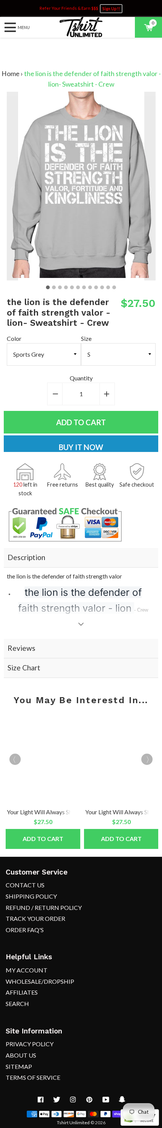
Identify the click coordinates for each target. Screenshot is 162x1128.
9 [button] (96, 287)
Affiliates (22, 992)
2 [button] (54, 287)
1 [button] (48, 287)
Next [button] (150, 186)
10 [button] (102, 287)
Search (17, 1003)
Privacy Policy (29, 1043)
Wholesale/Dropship (40, 981)
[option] (81, 186)
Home (11, 74)
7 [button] (84, 287)
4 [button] (66, 287)
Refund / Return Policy (44, 907)
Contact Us (25, 884)
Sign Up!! (111, 8)
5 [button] (72, 287)
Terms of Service (33, 1077)
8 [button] (90, 287)
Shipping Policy (31, 896)
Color (14, 338)
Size (86, 338)
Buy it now (81, 447)
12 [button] (114, 287)
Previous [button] (12, 186)
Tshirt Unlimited (73, 1122)
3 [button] (60, 287)
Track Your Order (35, 918)
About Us (21, 1055)
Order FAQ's (25, 929)
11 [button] (108, 287)
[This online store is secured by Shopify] (140, 1123)
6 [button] (78, 287)
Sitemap (19, 1066)
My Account (26, 970)
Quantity (81, 378)
